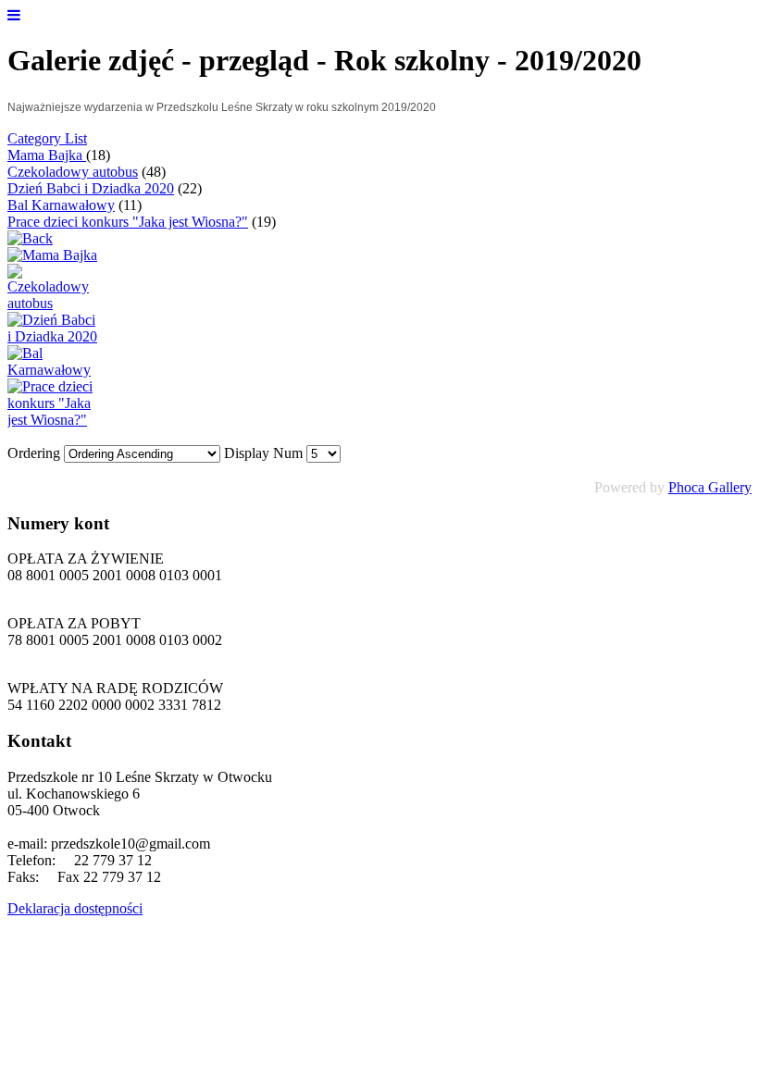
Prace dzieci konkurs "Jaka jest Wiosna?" (127, 222)
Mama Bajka (46, 155)
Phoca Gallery (710, 487)
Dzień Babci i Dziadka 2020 (90, 188)
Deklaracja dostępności (75, 908)
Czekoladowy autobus (72, 172)
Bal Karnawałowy (61, 205)
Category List (47, 138)
